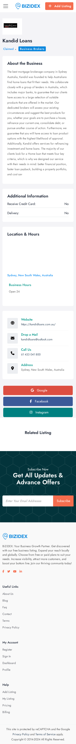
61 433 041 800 (31, 354)
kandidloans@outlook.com (36, 339)
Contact (7, 614)
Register (7, 650)
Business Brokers (32, 49)
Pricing (6, 705)
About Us (7, 594)
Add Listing (62, 6)
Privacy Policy (10, 627)
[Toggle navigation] (6, 6)
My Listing (8, 699)
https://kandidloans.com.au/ (38, 324)
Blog (5, 600)
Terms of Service (45, 734)
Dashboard (9, 663)
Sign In (6, 656)
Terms (6, 621)
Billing (6, 712)
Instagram (41, 412)
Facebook (41, 401)
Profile (6, 670)
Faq (4, 607)
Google (41, 390)
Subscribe (63, 501)
